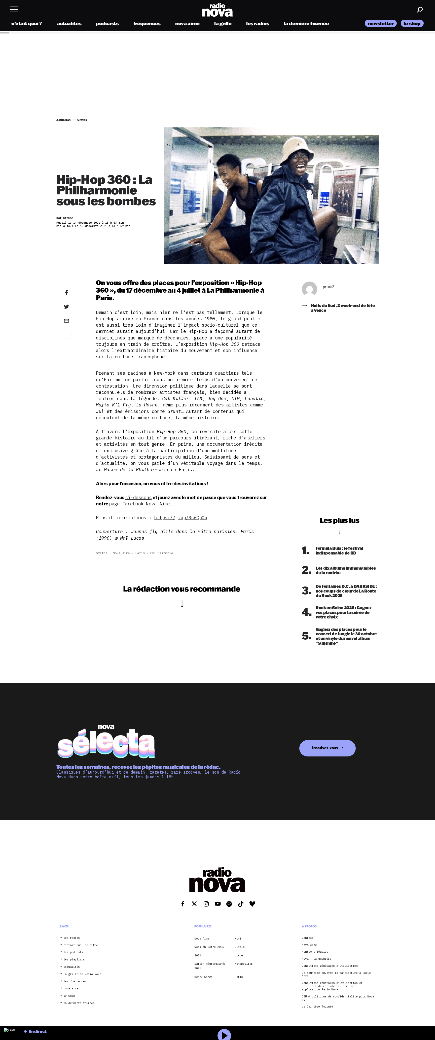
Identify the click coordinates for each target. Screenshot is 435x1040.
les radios (257, 23)
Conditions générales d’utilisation (329, 965)
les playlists (74, 959)
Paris (140, 553)
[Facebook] (74, 293)
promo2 (328, 287)
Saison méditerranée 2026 (210, 966)
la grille (223, 23)
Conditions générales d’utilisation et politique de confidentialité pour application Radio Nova (332, 986)
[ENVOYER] (74, 320)
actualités (69, 23)
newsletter (381, 23)
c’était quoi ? (26, 23)
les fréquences (74, 981)
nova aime (187, 23)
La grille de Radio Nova (82, 974)
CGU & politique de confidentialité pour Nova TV (338, 998)
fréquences (147, 23)
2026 (197, 955)
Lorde (239, 955)
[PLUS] (74, 335)
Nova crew (309, 945)
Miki (238, 938)
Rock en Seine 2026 (209, 947)
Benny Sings (203, 977)
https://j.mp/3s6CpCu (180, 518)
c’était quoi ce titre (80, 945)
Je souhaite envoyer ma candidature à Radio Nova (336, 974)
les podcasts (73, 952)
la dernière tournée (306, 23)
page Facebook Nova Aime (139, 504)
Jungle (239, 947)
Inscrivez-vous (325, 747)
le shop (412, 23)
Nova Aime (121, 553)
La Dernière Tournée (317, 1007)
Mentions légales (315, 952)
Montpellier (244, 963)
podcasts (107, 23)
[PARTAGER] (74, 306)
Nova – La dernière (316, 958)
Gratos (101, 553)
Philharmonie (161, 553)
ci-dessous (138, 497)
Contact (307, 938)
